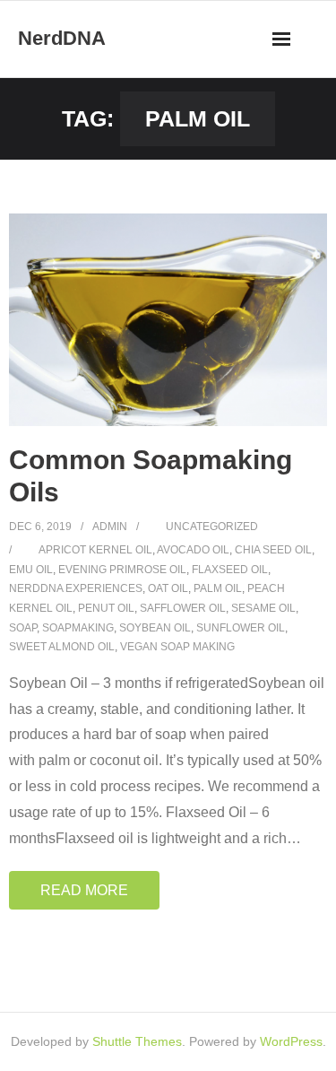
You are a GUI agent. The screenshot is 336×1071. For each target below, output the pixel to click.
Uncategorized (212, 526)
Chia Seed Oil (273, 550)
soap (23, 628)
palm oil (218, 588)
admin (109, 526)
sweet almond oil (62, 646)
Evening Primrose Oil (122, 569)
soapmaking (78, 628)
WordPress (291, 1041)
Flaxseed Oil (230, 569)
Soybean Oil (155, 628)
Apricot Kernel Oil (95, 550)
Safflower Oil (183, 608)
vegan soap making (177, 646)
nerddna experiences (75, 588)
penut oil (106, 608)
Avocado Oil (193, 550)
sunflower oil (240, 628)
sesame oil (263, 608)
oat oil (168, 588)
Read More (84, 890)
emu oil (31, 569)
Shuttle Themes (137, 1041)
